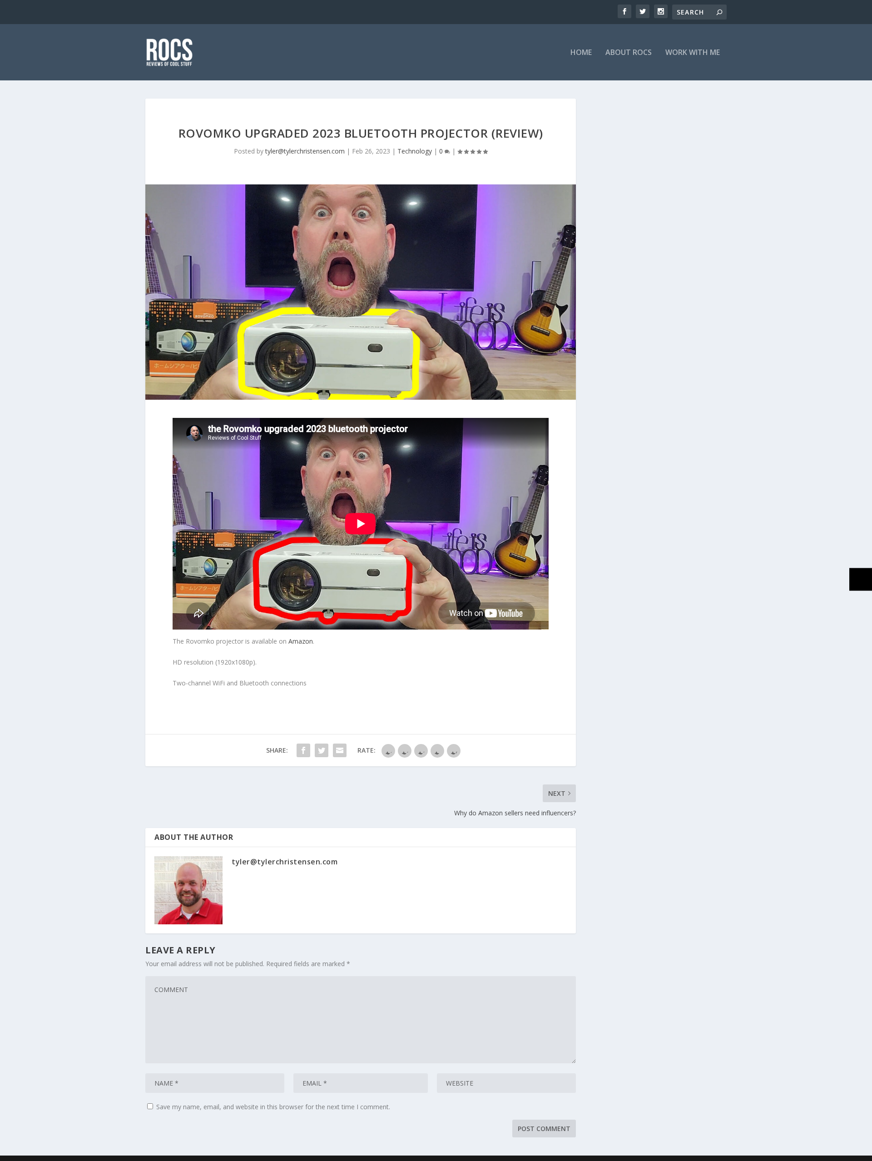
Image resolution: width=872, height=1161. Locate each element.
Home (581, 53)
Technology (414, 151)
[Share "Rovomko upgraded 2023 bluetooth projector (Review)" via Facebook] (303, 750)
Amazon (300, 641)
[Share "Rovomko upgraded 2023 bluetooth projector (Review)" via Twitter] (321, 750)
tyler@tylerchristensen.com (305, 151)
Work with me (692, 53)
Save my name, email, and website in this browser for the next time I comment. (273, 1106)
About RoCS (628, 53)
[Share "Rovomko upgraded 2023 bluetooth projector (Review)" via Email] (340, 750)
